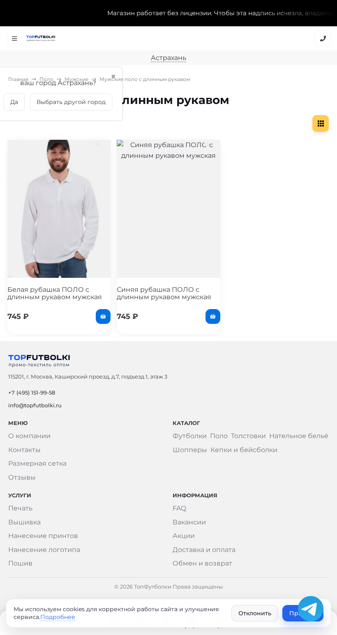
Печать (20, 508)
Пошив (20, 563)
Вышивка (24, 522)
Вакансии (189, 522)
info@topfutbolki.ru (35, 405)
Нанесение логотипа (44, 550)
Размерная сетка (37, 463)
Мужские (76, 79)
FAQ (179, 508)
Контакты (24, 450)
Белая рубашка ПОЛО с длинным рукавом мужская (54, 293)
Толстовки (248, 436)
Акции (184, 536)
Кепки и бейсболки (243, 450)
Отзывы (22, 477)
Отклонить (254, 613)
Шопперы (190, 450)
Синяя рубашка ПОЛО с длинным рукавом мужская (164, 293)
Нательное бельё (298, 436)
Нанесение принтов (43, 536)
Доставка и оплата (204, 550)
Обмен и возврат (202, 563)
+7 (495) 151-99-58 (31, 392)
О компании (29, 436)
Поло (46, 79)
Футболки (190, 436)
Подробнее (57, 617)
